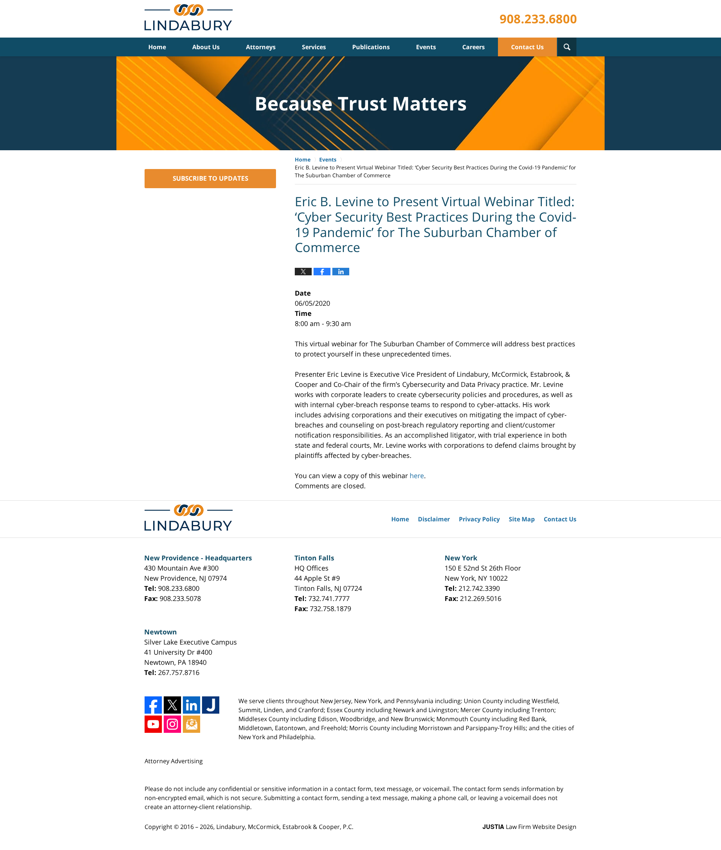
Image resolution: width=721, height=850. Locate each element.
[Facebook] (153, 705)
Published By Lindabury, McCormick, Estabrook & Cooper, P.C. (538, 19)
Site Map (522, 519)
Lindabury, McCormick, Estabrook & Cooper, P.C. (284, 827)
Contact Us (527, 47)
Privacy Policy (479, 519)
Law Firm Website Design (529, 827)
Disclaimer (434, 519)
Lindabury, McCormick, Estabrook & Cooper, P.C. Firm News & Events (190, 19)
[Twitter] (172, 705)
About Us (206, 47)
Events (426, 47)
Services (314, 47)
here (417, 475)
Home (157, 47)
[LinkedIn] (191, 705)
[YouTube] (153, 724)
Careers (473, 47)
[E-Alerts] (191, 724)
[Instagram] (172, 724)
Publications (371, 47)
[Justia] (210, 705)
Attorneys (261, 47)
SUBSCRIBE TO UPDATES (210, 178)
